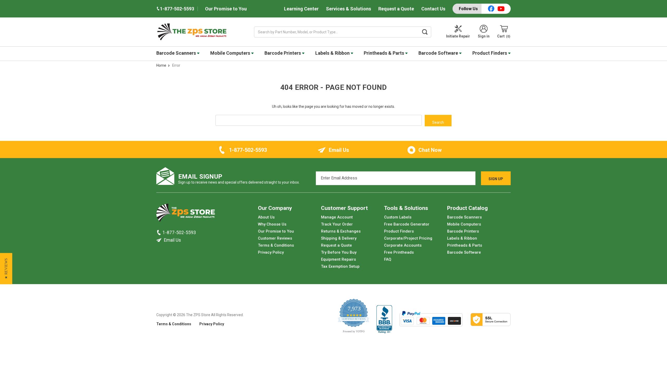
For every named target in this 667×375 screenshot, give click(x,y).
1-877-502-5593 (248, 150)
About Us (266, 217)
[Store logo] (185, 214)
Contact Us (433, 8)
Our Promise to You (226, 8)
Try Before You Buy (338, 252)
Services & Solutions (348, 8)
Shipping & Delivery (338, 238)
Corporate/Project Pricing (408, 238)
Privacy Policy (271, 252)
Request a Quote (396, 8)
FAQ (387, 259)
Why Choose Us (272, 224)
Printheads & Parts (384, 53)
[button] (6, 268)
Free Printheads (399, 252)
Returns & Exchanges (341, 231)
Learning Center (301, 8)
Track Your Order (337, 224)
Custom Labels (397, 217)
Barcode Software (438, 53)
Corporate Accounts (403, 245)
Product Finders (490, 53)
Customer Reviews (275, 238)
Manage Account (337, 217)
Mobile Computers (230, 53)
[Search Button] (424, 32)
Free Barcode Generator (406, 224)
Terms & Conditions (276, 245)
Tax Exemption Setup (340, 266)
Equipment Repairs (338, 259)
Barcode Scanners (176, 53)
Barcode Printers (283, 53)
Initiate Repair (458, 36)
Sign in (484, 36)
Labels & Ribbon (333, 53)
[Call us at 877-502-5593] (159, 232)
